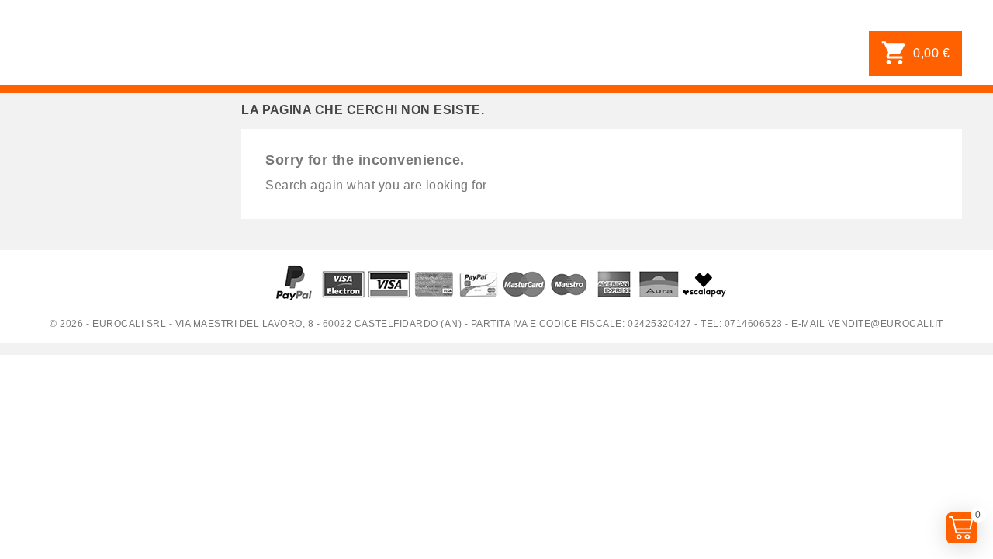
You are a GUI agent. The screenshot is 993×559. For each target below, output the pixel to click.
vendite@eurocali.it (885, 323)
